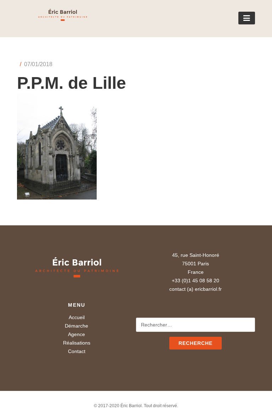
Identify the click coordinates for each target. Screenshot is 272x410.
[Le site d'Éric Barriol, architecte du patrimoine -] (52, 18)
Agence (76, 334)
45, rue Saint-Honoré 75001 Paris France (195, 263)
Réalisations (76, 343)
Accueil (77, 317)
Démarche (76, 326)
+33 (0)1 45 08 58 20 (195, 280)
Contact (76, 351)
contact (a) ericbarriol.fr (195, 289)
